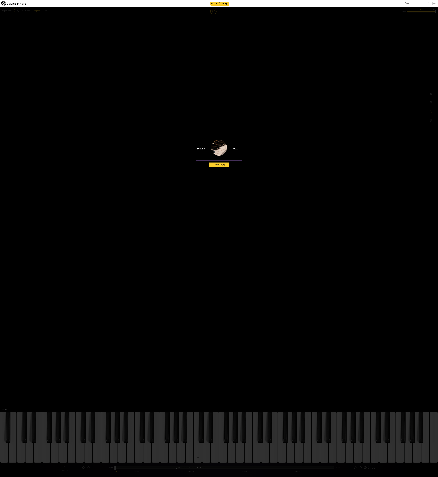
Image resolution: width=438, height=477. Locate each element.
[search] (427, 3)
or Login (225, 3)
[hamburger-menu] (434, 3)
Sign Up (214, 3)
